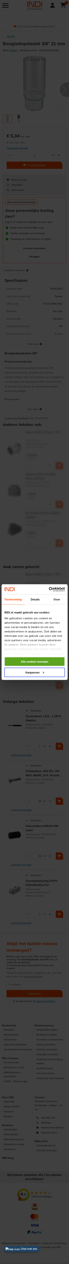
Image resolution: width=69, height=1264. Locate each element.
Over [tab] (57, 599)
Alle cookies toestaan (34, 661)
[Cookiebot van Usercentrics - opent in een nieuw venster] (49, 589)
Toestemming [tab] (13, 599)
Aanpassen (32, 672)
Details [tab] (35, 599)
